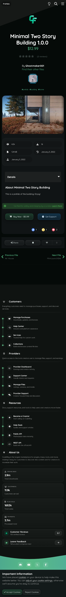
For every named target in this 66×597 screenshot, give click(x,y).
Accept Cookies (13, 592)
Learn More (57, 206)
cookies (22, 577)
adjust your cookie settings (39, 580)
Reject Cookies (31, 592)
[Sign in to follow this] (32, 242)
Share (15, 242)
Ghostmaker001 (34, 65)
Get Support (50, 216)
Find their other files (33, 69)
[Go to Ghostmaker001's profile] (33, 78)
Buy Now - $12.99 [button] (21, 216)
